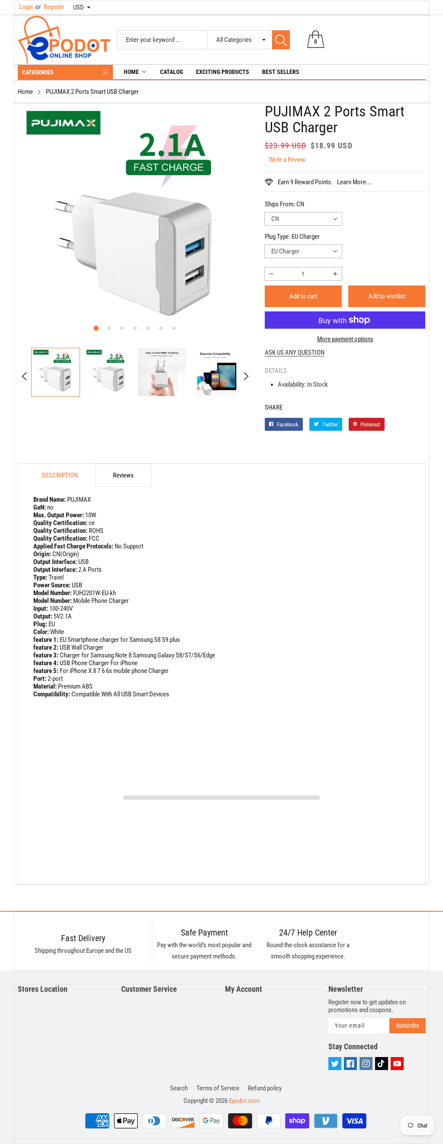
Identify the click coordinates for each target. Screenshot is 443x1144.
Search (179, 1088)
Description (60, 475)
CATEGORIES (38, 72)
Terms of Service (217, 1088)
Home (131, 71)
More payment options (345, 339)
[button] (96, 328)
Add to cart (303, 296)
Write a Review (287, 159)
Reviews (123, 475)
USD (78, 7)
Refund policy (265, 1088)
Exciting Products (222, 71)
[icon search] (280, 39)
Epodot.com (244, 1101)
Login (26, 7)
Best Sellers (280, 71)
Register (49, 7)
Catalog (171, 71)
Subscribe (407, 1025)
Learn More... (354, 182)
